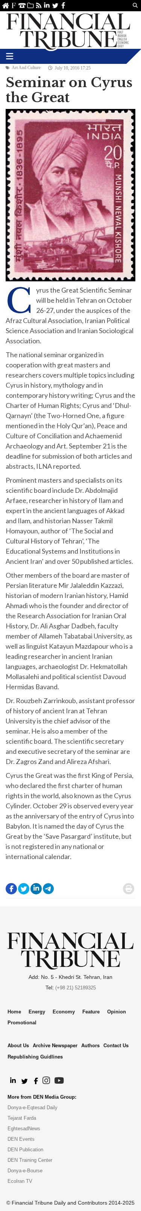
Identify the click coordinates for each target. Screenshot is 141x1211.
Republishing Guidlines (35, 1056)
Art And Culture (26, 67)
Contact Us (22, 5)
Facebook (63, 5)
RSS (38, 5)
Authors (90, 1045)
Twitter (55, 5)
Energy (37, 1012)
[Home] (68, 30)
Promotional (22, 1022)
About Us (13, 5)
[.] (13, 1081)
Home (5, 5)
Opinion (116, 1012)
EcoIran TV (20, 1181)
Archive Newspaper (55, 1045)
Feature (91, 1012)
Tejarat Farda (22, 1118)
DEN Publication (25, 1149)
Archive (30, 5)
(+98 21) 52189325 (75, 988)
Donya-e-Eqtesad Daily (33, 1107)
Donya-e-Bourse (25, 1170)
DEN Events (21, 1139)
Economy (64, 1012)
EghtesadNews (24, 1128)
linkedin (47, 5)
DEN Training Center (30, 1160)
